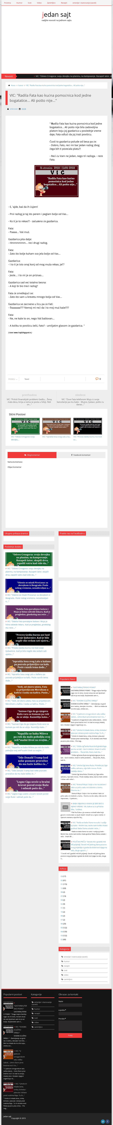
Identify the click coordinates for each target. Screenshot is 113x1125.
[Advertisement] (56, 50)
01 (62, 884)
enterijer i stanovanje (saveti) (84, 3)
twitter (103, 1121)
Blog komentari (33, 455)
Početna (7, 3)
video (66, 975)
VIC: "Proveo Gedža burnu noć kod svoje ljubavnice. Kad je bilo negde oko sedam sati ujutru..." (26, 650)
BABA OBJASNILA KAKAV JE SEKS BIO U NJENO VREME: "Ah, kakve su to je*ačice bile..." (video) (87, 806)
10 (62, 912)
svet (65, 970)
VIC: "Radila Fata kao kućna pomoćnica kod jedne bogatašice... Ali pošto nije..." (55, 85)
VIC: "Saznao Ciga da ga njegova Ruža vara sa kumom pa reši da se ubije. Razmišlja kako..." (27, 725)
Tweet (27, 379)
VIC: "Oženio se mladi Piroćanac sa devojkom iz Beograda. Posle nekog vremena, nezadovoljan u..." (28, 598)
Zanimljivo (51, 3)
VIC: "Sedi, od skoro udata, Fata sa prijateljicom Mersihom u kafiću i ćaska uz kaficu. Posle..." (28, 702)
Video (39, 3)
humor (20, 85)
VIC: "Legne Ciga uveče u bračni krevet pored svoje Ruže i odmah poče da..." (27, 795)
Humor (19, 3)
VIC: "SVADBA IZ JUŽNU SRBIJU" (85, 700)
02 (62, 880)
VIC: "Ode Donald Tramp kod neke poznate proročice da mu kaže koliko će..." (26, 772)
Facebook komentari (81, 455)
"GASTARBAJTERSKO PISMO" (84, 687)
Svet (29, 3)
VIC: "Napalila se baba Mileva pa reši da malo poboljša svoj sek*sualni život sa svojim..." (27, 749)
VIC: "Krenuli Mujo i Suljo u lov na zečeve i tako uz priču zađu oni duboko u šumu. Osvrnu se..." (88, 787)
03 (62, 876)
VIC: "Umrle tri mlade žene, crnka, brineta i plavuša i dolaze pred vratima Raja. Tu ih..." (15, 1089)
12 (62, 888)
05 (62, 927)
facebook (107, 1121)
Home (13, 85)
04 (62, 931)
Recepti (64, 3)
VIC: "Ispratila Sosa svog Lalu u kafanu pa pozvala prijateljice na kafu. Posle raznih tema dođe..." (27, 677)
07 (62, 896)
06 (62, 923)
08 (62, 892)
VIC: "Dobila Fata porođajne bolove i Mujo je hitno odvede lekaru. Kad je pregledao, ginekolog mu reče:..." (28, 624)
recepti (67, 966)
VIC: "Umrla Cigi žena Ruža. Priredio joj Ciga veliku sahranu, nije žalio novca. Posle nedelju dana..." (89, 768)
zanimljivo (68, 979)
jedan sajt (56, 14)
